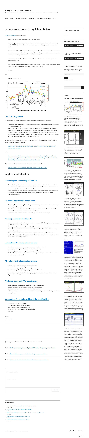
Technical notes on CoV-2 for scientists (21, 281)
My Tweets (66, 35)
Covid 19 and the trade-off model (18, 218)
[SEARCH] (82, 87)
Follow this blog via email (73, 66)
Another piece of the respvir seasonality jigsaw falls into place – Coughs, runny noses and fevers (32, 348)
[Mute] (78, 46)
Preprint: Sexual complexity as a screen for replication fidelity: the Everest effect (21, 406)
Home (6, 18)
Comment (55, 390)
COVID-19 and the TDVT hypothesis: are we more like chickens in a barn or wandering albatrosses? (25, 412)
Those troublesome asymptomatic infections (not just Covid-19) (18, 416)
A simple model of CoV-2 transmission (21, 242)
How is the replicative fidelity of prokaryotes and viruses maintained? (19, 409)
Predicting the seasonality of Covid (45, 18)
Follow (66, 78)
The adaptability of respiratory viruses (21, 261)
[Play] (66, 46)
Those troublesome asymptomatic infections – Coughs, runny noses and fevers (28, 354)
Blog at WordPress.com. (23, 431)
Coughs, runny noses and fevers (18, 10)
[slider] (81, 45)
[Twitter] (70, 431)
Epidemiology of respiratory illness (20, 200)
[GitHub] (79, 431)
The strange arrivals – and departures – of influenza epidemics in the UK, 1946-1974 (27, 167)
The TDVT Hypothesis (10, 35)
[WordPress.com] (82, 431)
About (11, 18)
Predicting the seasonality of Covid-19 (21, 180)
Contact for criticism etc (20, 18)
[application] (74, 45)
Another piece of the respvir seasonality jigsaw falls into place (18, 419)
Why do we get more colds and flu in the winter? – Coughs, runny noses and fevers (29, 360)
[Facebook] (73, 431)
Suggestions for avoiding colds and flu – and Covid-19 (27, 299)
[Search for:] (72, 87)
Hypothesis (31, 18)
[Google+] (76, 431)
